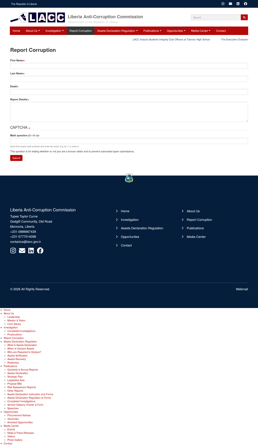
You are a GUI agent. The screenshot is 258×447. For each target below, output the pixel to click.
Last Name (16, 73)
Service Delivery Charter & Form (25, 404)
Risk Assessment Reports (21, 387)
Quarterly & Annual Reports (22, 369)
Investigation (53, 31)
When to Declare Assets (20, 348)
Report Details (18, 99)
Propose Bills (14, 383)
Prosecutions (14, 334)
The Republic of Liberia (24, 4)
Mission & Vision (16, 320)
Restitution (13, 362)
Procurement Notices (19, 415)
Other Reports (15, 390)
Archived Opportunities (20, 422)
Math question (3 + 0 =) (24, 135)
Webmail (242, 289)
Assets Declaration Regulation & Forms (29, 397)
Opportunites (175, 31)
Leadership (13, 317)
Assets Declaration (17, 373)
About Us (31, 31)
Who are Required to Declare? (24, 352)
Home (16, 31)
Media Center (199, 31)
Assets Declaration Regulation (116, 31)
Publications (151, 31)
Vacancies (13, 418)
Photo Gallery (14, 440)
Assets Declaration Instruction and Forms (30, 394)
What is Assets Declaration (22, 345)
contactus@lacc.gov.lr (25, 241)
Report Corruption (81, 31)
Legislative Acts (16, 380)
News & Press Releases (20, 433)
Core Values (14, 324)
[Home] (38, 17)
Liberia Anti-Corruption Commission (105, 16)
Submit (16, 158)
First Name (16, 60)
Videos (11, 436)
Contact (221, 31)
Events (11, 429)
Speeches (12, 408)
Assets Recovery (16, 359)
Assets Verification (17, 355)
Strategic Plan (15, 376)
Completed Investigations (21, 331)
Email (13, 86)
